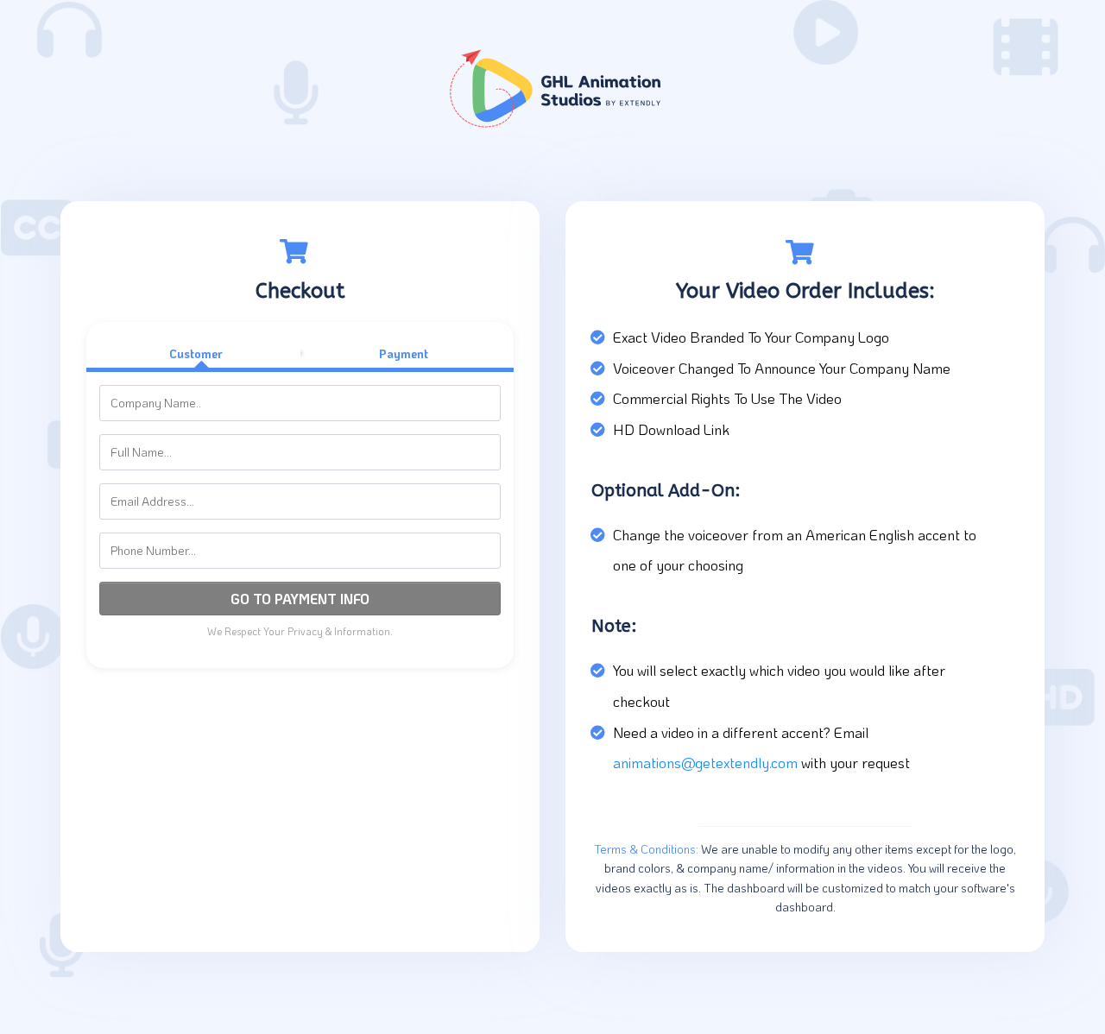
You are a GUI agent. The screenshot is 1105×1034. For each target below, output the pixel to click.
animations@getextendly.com (705, 762)
